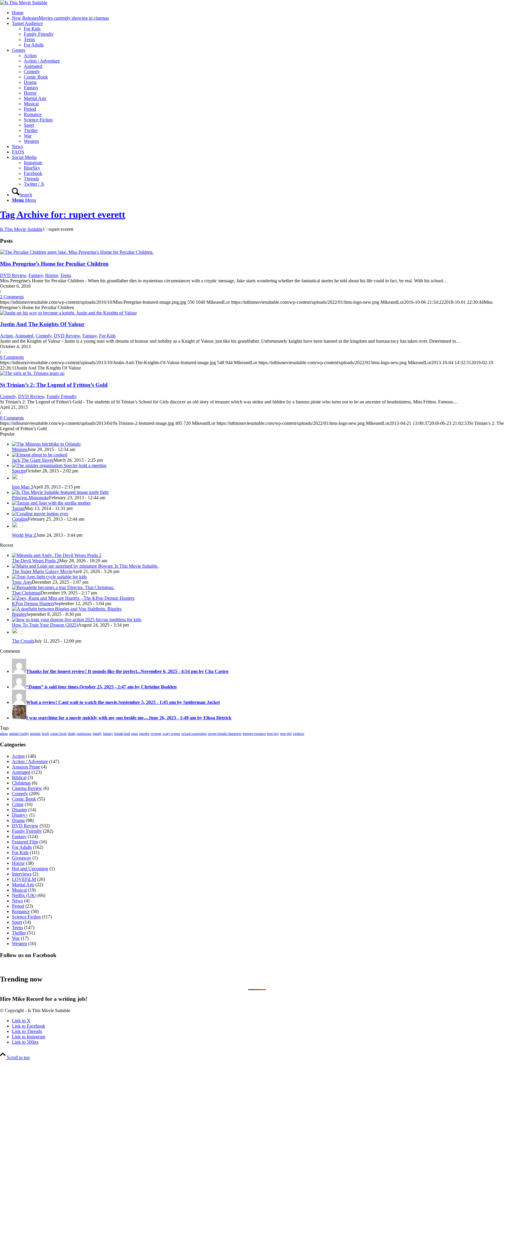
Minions (19, 449)
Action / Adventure (30, 761)
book (45, 734)
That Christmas (26, 592)
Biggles (19, 614)
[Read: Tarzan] (51, 502)
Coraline (20, 519)
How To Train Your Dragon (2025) (45, 624)
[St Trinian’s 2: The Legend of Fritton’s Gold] (32, 373)
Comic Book (24, 798)
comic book (58, 734)
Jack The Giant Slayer (33, 460)
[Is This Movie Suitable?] (23, 2)
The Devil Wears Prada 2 (35, 560)
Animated (24, 335)
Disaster (19, 809)
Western (19, 943)
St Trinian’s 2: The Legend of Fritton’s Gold (54, 385)
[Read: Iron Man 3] (17, 477)
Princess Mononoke (30, 497)
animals (35, 734)
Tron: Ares (22, 582)
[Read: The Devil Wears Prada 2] (56, 555)
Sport (17, 922)
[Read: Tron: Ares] (49, 576)
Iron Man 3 (22, 486)
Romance (21, 911)
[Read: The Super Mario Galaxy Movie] (85, 566)
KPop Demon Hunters (33, 603)
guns (134, 734)
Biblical (19, 777)
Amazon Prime (26, 766)
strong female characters (225, 734)
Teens (65, 275)
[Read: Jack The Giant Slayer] (39, 454)
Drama (18, 820)
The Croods (23, 641)
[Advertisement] (178, 1149)
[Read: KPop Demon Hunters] (73, 598)
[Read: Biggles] (67, 608)
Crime (17, 804)
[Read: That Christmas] (63, 587)
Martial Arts (23, 884)
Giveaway (21, 857)
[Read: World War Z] (17, 526)
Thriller (19, 932)
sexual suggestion (193, 734)
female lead (122, 734)
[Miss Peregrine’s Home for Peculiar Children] (76, 252)
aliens (4, 734)
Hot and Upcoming (30, 868)
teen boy (273, 734)
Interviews (22, 873)
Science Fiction (26, 916)
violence (298, 734)
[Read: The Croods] (17, 632)
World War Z (24, 535)
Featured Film (25, 841)
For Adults (22, 847)
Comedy (43, 335)
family (97, 734)
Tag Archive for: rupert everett (62, 214)
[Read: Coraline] (40, 513)
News (17, 900)
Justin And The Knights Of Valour (42, 324)
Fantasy (36, 275)
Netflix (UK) (24, 895)
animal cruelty (19, 734)
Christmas (21, 782)
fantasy (108, 734)
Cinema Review (27, 788)
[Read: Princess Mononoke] (60, 492)
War (16, 938)
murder (144, 734)
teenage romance (254, 734)
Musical (19, 890)
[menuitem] (263, 12)
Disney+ (20, 815)
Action (6, 335)
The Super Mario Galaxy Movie (42, 571)
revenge (156, 734)
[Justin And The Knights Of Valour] (68, 312)
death (71, 734)
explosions (84, 734)
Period (18, 906)
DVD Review (13, 275)
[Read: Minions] (46, 444)
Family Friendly (62, 396)
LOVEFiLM (24, 879)
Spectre (19, 470)
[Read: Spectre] (59, 465)
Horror (51, 275)
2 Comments (12, 296)
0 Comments (12, 357)
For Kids (107, 335)
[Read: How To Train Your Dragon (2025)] (76, 619)
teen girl (286, 734)
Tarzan (18, 508)
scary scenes (171, 734)
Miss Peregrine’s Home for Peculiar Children (54, 264)
